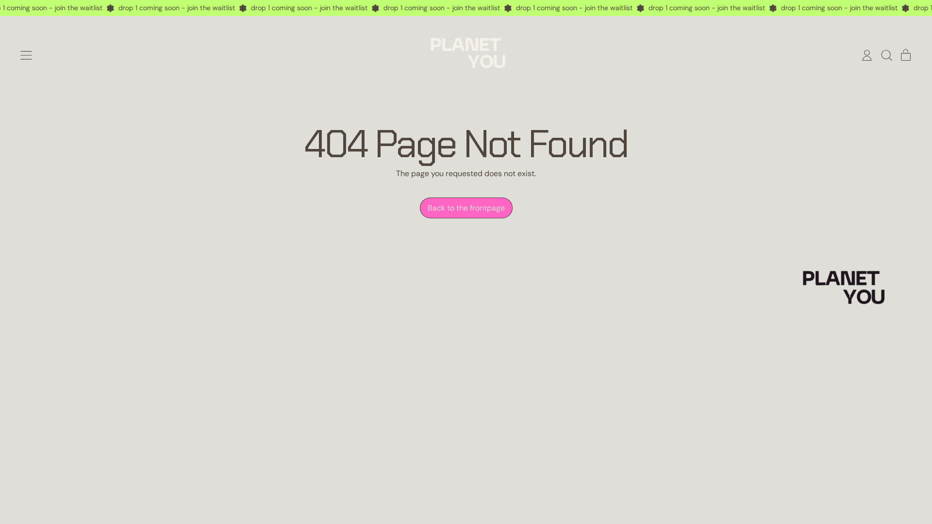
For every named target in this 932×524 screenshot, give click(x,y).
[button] (886, 55)
